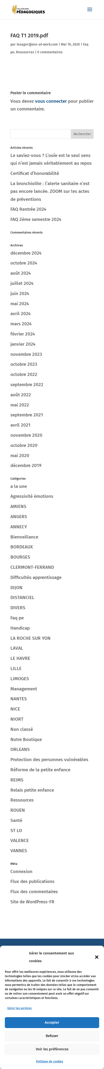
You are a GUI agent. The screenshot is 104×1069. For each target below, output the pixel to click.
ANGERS (18, 516)
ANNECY (18, 527)
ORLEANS (20, 749)
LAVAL (16, 648)
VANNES (18, 850)
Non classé (21, 729)
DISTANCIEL (22, 597)
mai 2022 (19, 405)
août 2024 (20, 273)
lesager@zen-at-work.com (37, 44)
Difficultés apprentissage (35, 577)
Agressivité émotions (31, 496)
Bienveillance (24, 537)
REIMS (16, 780)
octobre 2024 (23, 263)
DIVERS (17, 607)
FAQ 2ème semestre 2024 (35, 219)
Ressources (25, 52)
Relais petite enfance (32, 790)
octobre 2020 (23, 445)
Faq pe (17, 618)
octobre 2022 (23, 374)
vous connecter (51, 101)
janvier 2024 (22, 344)
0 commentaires (50, 52)
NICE (15, 709)
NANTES (18, 699)
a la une (18, 486)
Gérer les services (19, 1008)
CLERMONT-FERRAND (32, 567)
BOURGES (20, 557)
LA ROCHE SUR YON (30, 638)
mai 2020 (19, 455)
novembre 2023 (26, 354)
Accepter (52, 1022)
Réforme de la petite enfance (40, 769)
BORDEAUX (21, 547)
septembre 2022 (26, 384)
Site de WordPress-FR (32, 902)
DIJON (16, 587)
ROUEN (17, 810)
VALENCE (19, 840)
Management (23, 689)
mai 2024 (19, 303)
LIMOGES (19, 678)
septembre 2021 (26, 415)
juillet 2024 (21, 283)
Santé (16, 820)
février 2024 (22, 334)
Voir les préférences (52, 1049)
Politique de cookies (49, 1061)
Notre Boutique (26, 739)
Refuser (52, 1036)
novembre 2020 (26, 435)
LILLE (16, 668)
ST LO (16, 830)
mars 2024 (20, 324)
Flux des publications (32, 881)
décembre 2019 (25, 465)
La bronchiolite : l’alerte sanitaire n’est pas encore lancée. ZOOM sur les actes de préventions (49, 191)
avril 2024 (20, 313)
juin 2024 (19, 293)
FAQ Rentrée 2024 (28, 209)
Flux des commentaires (34, 891)
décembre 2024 (25, 253)
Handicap (20, 628)
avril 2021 (20, 425)
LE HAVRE (20, 658)
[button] (96, 957)
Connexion (21, 871)
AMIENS (18, 506)
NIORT (16, 719)
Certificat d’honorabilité (34, 173)
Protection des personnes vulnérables (49, 759)
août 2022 (20, 395)
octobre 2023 (23, 364)
